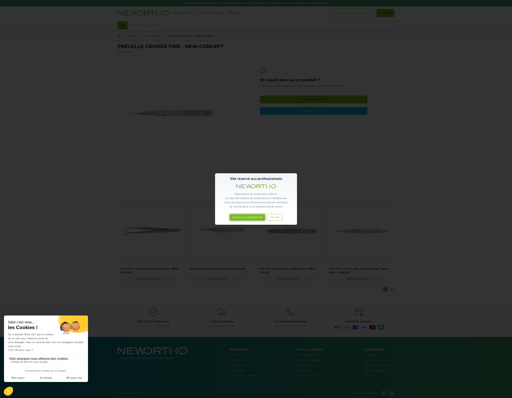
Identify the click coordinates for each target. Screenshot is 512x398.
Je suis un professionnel (247, 217)
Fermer (275, 217)
